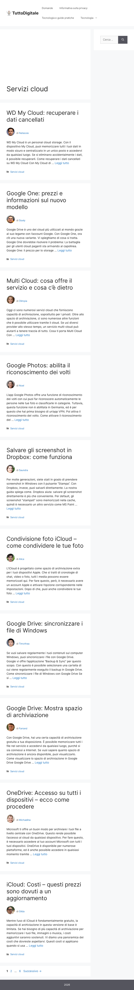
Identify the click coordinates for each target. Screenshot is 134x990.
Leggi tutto (62, 163)
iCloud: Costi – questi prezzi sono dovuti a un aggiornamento (44, 891)
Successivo (32, 971)
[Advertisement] (45, 60)
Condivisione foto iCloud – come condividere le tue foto (45, 542)
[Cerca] (122, 40)
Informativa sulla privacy (73, 8)
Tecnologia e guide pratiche (58, 17)
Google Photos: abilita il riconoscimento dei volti (38, 368)
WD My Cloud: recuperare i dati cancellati (42, 116)
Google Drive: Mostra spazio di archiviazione (44, 711)
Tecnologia (87, 17)
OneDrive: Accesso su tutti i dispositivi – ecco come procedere (44, 799)
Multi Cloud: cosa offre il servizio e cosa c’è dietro (40, 284)
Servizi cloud (17, 171)
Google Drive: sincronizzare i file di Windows (45, 627)
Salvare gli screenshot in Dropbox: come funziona (39, 453)
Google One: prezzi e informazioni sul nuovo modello (36, 200)
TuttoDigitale (25, 13)
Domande (47, 8)
